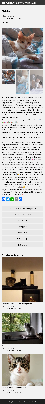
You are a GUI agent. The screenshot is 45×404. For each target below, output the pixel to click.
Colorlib (21, 402)
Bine (3, 345)
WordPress (35, 402)
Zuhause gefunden (8, 16)
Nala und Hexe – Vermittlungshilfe (17, 304)
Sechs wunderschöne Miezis (14, 387)
